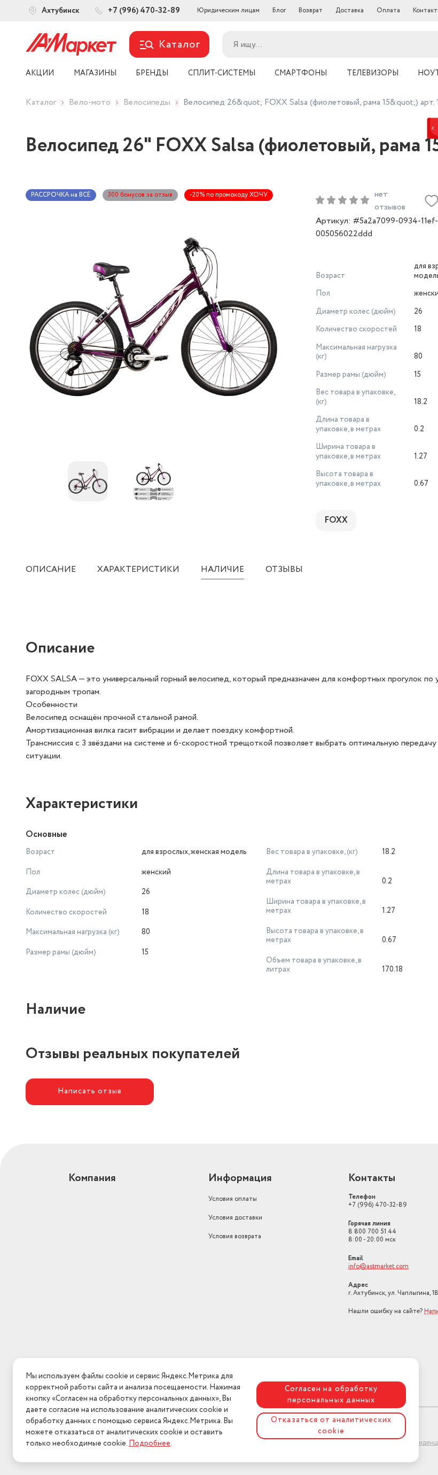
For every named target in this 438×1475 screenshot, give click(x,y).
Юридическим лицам (228, 10)
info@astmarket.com (378, 1266)
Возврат (311, 10)
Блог (279, 10)
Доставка (349, 10)
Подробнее (149, 1443)
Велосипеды (146, 102)
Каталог (41, 102)
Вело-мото (90, 102)
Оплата (388, 10)
